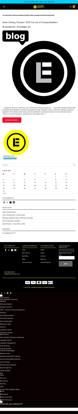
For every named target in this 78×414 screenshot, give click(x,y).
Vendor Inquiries (46, 262)
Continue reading (11, 120)
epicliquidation (10, 27)
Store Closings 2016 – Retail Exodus (13, 215)
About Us (3, 378)
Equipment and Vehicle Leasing (10, 356)
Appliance (3, 301)
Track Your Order (6, 397)
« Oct (4, 193)
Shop (23, 250)
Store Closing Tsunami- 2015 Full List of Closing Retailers (29, 22)
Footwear (3, 312)
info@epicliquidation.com (12, 274)
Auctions (3, 327)
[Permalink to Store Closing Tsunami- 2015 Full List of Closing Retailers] (39, 67)
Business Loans (5, 353)
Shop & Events (4, 297)
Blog (23, 259)
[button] (4, 7)
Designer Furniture (6, 307)
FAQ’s (1, 386)
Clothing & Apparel (6, 304)
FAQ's (42, 250)
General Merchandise (7, 315)
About (42, 253)
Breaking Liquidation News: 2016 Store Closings (17, 218)
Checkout (4, 394)
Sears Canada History (9, 212)
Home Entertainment (6, 318)
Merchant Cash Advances (8, 365)
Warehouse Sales (5, 324)
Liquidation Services (6, 332)
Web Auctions (4, 334)
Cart (2, 391)
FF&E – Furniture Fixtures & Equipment (12, 310)
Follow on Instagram (10, 158)
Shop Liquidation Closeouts (8, 299)
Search (76, 409)
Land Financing (5, 362)
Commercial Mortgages (7, 350)
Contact (43, 256)
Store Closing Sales (6, 321)
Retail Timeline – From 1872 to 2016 (13, 224)
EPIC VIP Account (6, 400)
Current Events (27, 262)
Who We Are (26, 253)
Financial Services (5, 348)
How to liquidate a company (11, 221)
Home (2, 375)
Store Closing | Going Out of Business (12, 337)
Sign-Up (43, 259)
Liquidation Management (8, 343)
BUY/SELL (25, 256)
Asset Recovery (5, 346)
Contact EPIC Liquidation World (10, 389)
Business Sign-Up (5, 367)
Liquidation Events (6, 330)
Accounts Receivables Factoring (10, 359)
